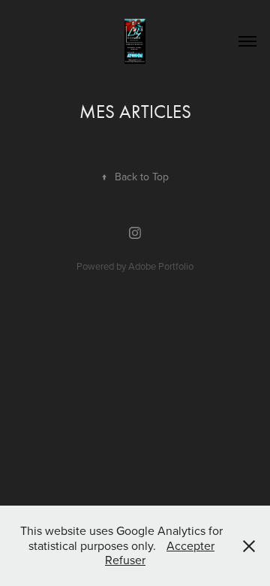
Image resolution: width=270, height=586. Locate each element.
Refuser (125, 559)
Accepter (190, 545)
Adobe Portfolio (161, 266)
